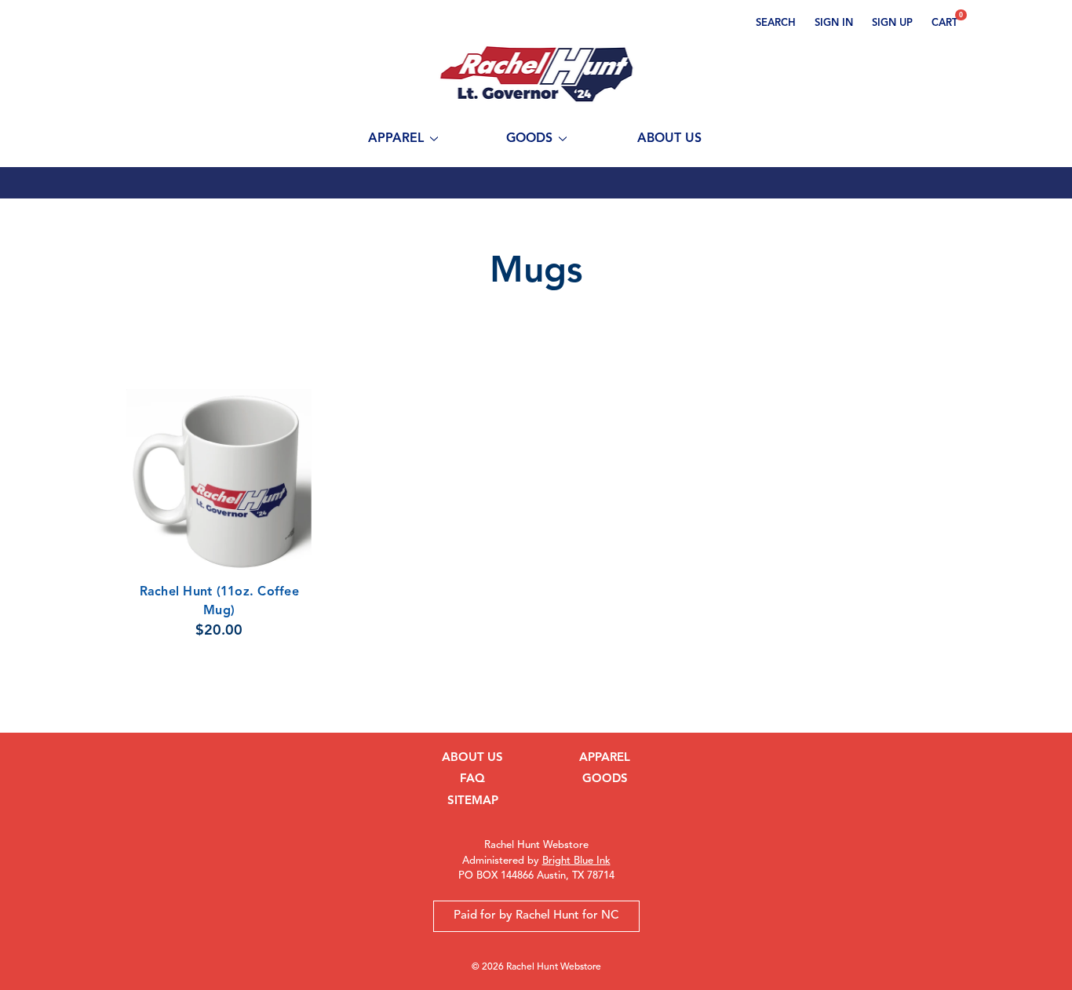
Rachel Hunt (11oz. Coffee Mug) (219, 601)
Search (776, 23)
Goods (529, 139)
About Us (669, 139)
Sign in (834, 23)
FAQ (472, 779)
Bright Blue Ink (576, 861)
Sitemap (472, 801)
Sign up (892, 23)
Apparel (396, 139)
